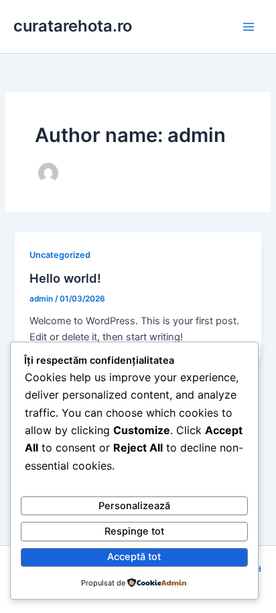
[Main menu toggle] (248, 27)
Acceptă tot (134, 557)
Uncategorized (59, 255)
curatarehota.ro (72, 26)
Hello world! (65, 278)
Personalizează (134, 506)
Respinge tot (134, 531)
